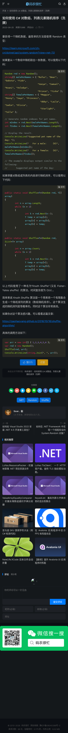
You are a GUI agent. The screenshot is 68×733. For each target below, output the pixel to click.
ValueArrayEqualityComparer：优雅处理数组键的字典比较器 (17, 501)
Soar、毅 (18, 411)
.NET (21, 400)
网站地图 (34, 725)
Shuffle (45, 400)
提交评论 (57, 601)
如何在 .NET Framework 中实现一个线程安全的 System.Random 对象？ (51, 429)
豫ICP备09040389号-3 (50, 725)
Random (32, 400)
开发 (4, 11)
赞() (39, 27)
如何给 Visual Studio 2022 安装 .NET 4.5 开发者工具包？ (17, 428)
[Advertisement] (34, 685)
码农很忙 (34, 4)
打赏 (42, 362)
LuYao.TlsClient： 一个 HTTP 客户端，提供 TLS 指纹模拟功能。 (50, 468)
